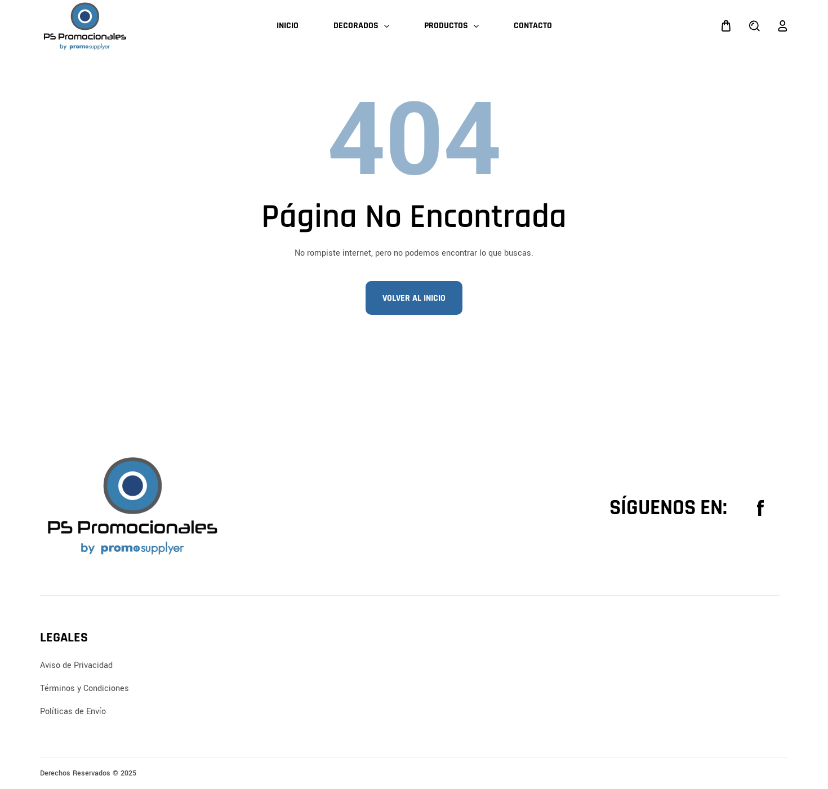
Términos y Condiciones (84, 688)
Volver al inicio (414, 298)
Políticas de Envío (73, 711)
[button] (726, 26)
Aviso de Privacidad (76, 665)
